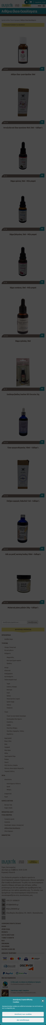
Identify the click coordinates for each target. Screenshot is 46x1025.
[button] (43, 1001)
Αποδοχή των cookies (23, 1014)
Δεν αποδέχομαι (23, 1020)
